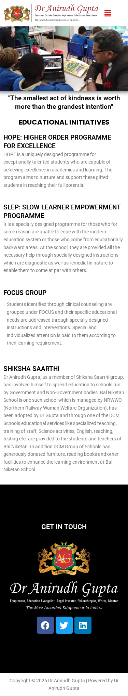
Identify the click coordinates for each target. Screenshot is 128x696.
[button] (107, 13)
